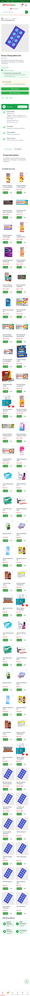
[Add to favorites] (2, 98)
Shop (6, 192)
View (11, 192)
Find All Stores (22, 106)
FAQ (12, 1)
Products (7, 18)
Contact (8, 1)
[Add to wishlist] (12, 173)
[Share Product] (6, 98)
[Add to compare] (10, 98)
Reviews (19, 149)
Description (9, 149)
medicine (14, 18)
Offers (2, 1)
